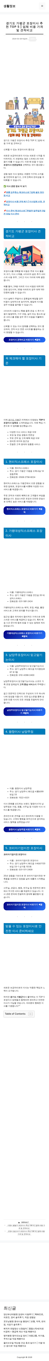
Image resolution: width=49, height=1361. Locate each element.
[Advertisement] (24, 71)
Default (25, 1222)
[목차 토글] (29, 1014)
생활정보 (9, 6)
